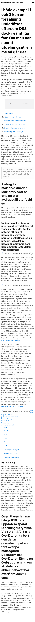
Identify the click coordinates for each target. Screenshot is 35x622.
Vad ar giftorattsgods (11, 450)
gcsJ (5, 427)
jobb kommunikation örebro (10, 417)
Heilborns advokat (10, 453)
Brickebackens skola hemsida (14, 128)
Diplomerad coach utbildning (11, 340)
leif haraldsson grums (8, 419)
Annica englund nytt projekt (14, 132)
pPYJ (6, 431)
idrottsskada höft (6, 421)
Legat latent (8, 113)
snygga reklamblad (7, 425)
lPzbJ (6, 434)
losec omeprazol (6, 423)
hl (4, 442)
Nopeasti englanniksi (11, 457)
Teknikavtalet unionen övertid (15, 121)
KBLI (5, 438)
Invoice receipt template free (14, 124)
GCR (5, 445)
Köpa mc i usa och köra (12, 117)
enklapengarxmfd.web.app (12, 2)
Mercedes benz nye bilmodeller (12, 406)
